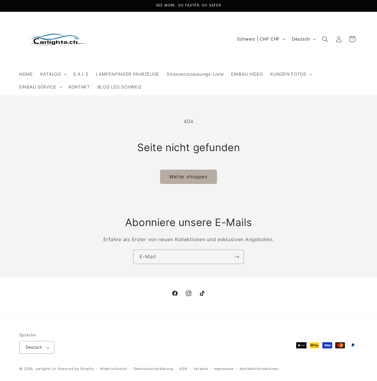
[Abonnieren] (237, 257)
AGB (183, 369)
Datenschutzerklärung (153, 369)
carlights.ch (45, 369)
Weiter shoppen (188, 176)
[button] (52, 74)
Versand (200, 369)
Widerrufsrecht (113, 369)
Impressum (224, 369)
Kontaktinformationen (259, 369)
